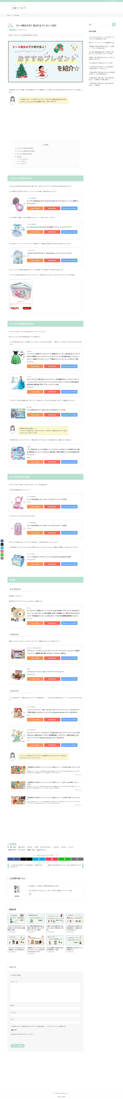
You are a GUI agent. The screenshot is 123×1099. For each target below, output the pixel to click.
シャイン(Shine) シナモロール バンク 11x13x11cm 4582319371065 (49, 557)
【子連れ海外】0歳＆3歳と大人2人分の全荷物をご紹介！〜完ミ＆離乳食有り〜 (102, 73)
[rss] (112, 1)
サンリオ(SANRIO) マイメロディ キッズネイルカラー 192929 (47, 525)
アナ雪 (36, 847)
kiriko (17, 896)
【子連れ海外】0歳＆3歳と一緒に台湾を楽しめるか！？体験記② (101, 84)
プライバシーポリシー (61, 1093)
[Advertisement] (45, 122)
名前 (12, 1005)
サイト (12, 1019)
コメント (13, 981)
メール (13, 1012)
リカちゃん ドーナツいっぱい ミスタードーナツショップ (45, 671)
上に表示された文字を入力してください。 (22, 1034)
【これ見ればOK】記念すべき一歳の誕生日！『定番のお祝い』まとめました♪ (101, 67)
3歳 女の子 (13, 847)
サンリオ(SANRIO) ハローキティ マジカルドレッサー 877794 (47, 499)
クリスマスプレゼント (45, 847)
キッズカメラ (24, 159)
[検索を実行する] (114, 24)
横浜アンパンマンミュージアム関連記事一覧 (101, 42)
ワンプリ (71, 847)
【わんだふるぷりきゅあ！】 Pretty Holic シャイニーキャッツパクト (49, 253)
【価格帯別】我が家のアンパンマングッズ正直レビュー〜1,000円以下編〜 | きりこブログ (53, 798)
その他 (19, 157)
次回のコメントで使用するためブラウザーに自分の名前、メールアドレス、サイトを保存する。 (39, 1026)
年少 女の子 (21, 850)
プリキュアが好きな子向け (25, 148)
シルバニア (23, 163)
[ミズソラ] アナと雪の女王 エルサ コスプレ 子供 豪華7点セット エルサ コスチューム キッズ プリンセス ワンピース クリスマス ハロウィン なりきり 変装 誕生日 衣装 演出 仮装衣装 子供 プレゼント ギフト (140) (53, 382)
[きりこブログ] (25, 7)
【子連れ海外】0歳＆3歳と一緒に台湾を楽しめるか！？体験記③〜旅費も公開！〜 (101, 78)
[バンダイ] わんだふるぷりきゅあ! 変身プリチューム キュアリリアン (49, 227)
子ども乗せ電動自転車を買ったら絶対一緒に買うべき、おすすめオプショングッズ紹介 (101, 53)
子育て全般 (12, 30)
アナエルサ (29, 847)
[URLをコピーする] (77, 859)
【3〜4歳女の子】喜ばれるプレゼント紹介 (101, 63)
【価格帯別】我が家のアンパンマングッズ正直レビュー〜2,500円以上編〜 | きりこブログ (53, 768)
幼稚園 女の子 (31, 850)
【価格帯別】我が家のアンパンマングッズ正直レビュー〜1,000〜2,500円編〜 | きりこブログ (53, 783)
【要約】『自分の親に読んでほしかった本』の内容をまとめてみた (102, 58)
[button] (13, 859)
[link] (30, 894)
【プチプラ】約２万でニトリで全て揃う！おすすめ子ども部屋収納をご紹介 (101, 38)
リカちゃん (23, 161)
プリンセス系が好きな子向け (26, 151)
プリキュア (56, 847)
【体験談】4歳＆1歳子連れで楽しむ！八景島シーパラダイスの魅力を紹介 (101, 47)
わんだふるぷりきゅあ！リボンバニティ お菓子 (20, 304)
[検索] (114, 1)
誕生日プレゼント (41, 850)
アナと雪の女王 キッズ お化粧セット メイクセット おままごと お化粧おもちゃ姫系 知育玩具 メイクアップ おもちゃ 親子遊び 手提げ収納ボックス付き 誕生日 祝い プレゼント (53, 452)
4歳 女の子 (21, 847)
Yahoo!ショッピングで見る (69, 208)
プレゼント (63, 847)
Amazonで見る (35, 208)
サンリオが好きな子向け (24, 154)
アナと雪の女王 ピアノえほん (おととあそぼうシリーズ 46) (46, 410)
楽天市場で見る (52, 208)
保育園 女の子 (12, 850)
